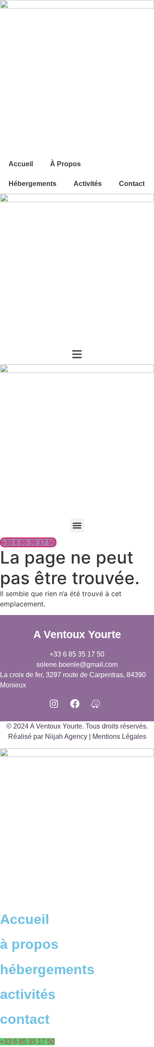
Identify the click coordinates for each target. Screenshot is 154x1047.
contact (25, 1019)
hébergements (47, 969)
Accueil (21, 164)
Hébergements (32, 183)
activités (28, 994)
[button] (77, 526)
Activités (88, 183)
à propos (65, 164)
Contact (132, 183)
